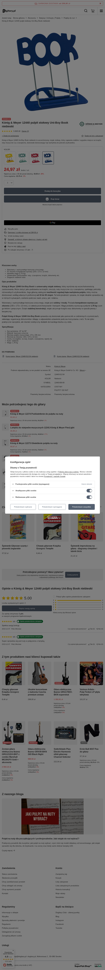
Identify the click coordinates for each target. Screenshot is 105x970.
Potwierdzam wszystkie (81, 507)
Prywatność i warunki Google (54, 476)
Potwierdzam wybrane (23, 507)
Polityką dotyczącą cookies (68, 472)
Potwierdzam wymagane (52, 507)
